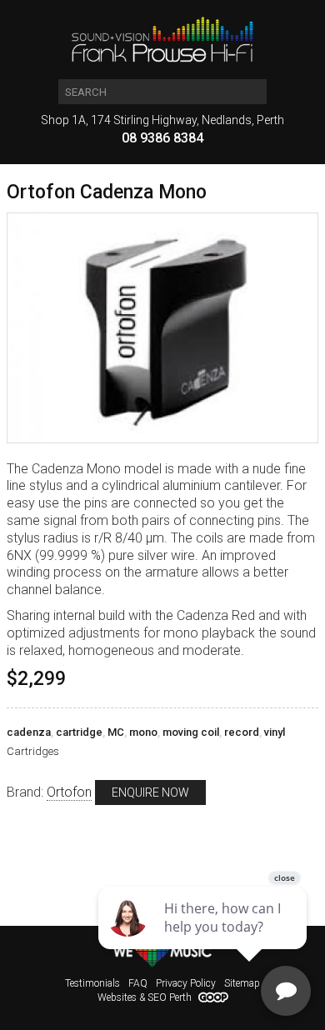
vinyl (274, 732)
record (241, 732)
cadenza (29, 732)
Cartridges (33, 751)
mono (143, 732)
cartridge (79, 732)
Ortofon (69, 792)
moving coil (190, 732)
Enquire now (150, 792)
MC (116, 732)
